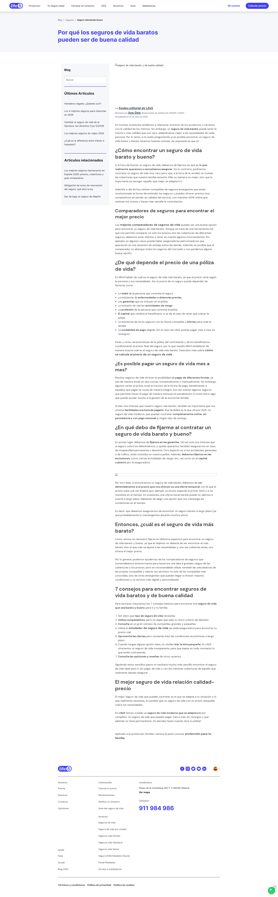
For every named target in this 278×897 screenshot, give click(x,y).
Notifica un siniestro (109, 801)
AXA (103, 5)
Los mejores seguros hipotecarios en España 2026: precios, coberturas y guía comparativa (84, 174)
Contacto (63, 801)
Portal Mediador (107, 862)
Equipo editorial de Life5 (136, 108)
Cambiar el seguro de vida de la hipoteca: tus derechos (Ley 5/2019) (84, 124)
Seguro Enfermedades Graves (114, 855)
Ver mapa (144, 792)
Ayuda (61, 862)
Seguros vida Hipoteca (110, 842)
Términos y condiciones (71, 885)
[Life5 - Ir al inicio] (16, 6)
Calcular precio (257, 5)
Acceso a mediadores (110, 869)
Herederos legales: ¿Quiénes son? (82, 103)
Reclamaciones (106, 795)
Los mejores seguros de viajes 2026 (84, 133)
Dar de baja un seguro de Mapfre (82, 196)
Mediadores (149, 5)
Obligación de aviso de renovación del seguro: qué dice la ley (83, 187)
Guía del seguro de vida (111, 808)
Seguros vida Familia (109, 835)
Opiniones (63, 808)
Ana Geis (134, 112)
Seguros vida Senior (108, 849)
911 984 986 (156, 808)
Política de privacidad (99, 885)
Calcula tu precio (107, 788)
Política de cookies (124, 885)
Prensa (61, 788)
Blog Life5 (63, 869)
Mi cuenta (234, 5)
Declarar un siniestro (82, 5)
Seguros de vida (106, 822)
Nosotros (118, 5)
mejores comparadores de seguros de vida (150, 225)
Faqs (60, 855)
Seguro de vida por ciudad (112, 829)
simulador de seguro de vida (148, 628)
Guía (133, 5)
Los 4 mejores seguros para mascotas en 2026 (85, 113)
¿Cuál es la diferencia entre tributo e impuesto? (84, 142)
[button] (34, 6)
